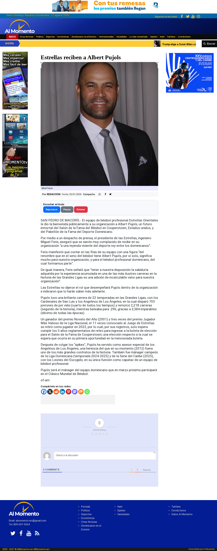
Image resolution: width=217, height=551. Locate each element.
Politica (85, 510)
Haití (162, 37)
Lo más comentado (138, 37)
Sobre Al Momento (182, 514)
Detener (81, 209)
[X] (50, 391)
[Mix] (81, 391)
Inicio (12, 36)
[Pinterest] (68, 391)
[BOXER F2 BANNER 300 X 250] (190, 72)
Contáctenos (184, 37)
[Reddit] (56, 391)
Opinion (121, 510)
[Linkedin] (62, 391)
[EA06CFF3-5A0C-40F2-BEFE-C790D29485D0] (15, 145)
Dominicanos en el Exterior (84, 37)
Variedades (121, 37)
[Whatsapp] (87, 391)
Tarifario (171, 37)
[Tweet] (109, 194)
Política (39, 37)
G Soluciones (209, 549)
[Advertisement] (78, 399)
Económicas (63, 37)
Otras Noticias (27, 37)
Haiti (119, 506)
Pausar (67, 209)
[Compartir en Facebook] (103, 194)
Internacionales (106, 37)
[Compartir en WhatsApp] (98, 194)
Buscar (211, 43)
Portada (85, 506)
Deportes (50, 37)
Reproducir (52, 209)
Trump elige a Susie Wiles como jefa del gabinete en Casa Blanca (167, 44)
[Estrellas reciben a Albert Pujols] (99, 123)
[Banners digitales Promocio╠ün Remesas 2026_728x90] (108, 5)
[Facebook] (44, 391)
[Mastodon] (75, 391)
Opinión (153, 37)
